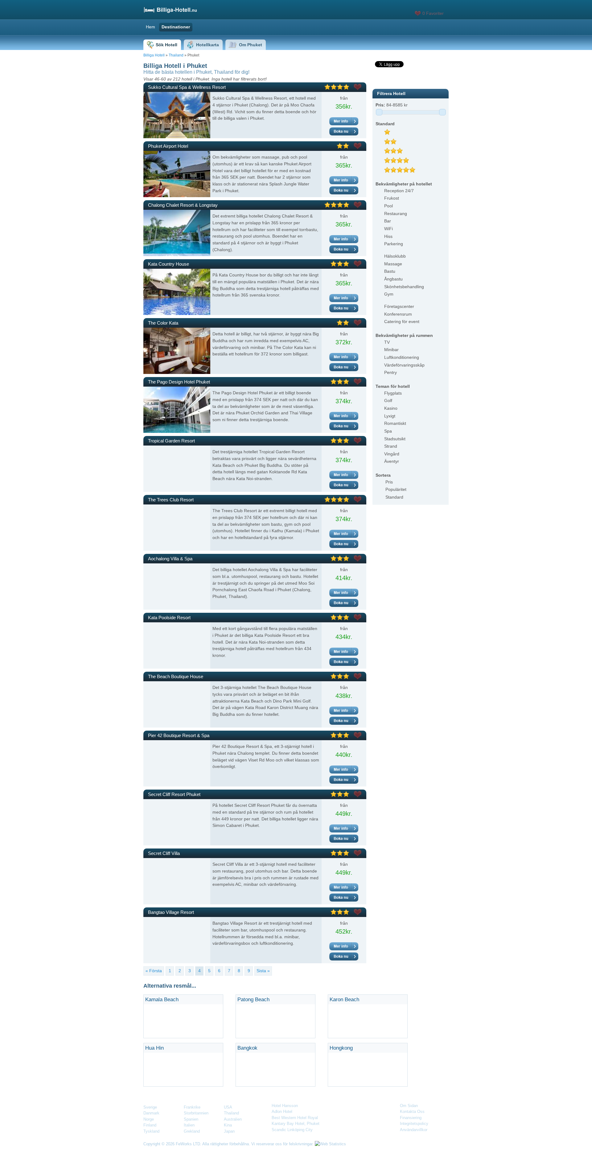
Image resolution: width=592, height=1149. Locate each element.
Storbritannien (196, 1113)
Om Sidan (409, 1105)
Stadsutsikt (394, 438)
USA (228, 1107)
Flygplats (393, 393)
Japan (229, 1131)
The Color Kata (163, 323)
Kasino (390, 408)
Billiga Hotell (154, 55)
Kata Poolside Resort (169, 617)
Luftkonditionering (401, 357)
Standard (394, 497)
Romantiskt (395, 423)
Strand (390, 446)
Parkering (393, 243)
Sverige (150, 1107)
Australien (233, 1119)
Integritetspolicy (414, 1123)
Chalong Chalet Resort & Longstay (183, 205)
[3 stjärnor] (395, 149)
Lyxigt (389, 415)
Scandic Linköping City (292, 1129)
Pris (389, 481)
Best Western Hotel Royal (295, 1117)
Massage (393, 263)
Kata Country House (168, 264)
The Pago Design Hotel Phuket (179, 381)
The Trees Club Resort (171, 499)
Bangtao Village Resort (171, 912)
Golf (388, 400)
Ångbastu (393, 278)
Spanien (191, 1119)
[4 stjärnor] (398, 158)
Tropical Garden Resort (171, 440)
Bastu (389, 271)
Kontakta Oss (412, 1111)
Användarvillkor (413, 1129)
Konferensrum (398, 314)
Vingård (391, 453)
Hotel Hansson (285, 1105)
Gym (388, 294)
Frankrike (192, 1107)
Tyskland (151, 1131)
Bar (387, 220)
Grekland (192, 1131)
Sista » (263, 970)
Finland (149, 1125)
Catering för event (401, 321)
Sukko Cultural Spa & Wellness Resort (187, 87)
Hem (150, 26)
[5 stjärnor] (402, 168)
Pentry (390, 372)
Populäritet (395, 489)
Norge (148, 1119)
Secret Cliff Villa (164, 853)
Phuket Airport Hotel (168, 146)
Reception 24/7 (399, 190)
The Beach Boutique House (175, 676)
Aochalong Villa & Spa (170, 558)
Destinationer (176, 26)
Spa (388, 431)
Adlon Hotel (282, 1111)
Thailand (176, 55)
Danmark (151, 1113)
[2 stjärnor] (392, 139)
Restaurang (395, 213)
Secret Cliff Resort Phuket (174, 794)
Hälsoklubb (395, 256)
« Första (154, 970)
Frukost (391, 198)
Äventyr (391, 461)
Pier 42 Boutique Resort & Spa (178, 735)
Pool (388, 205)
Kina (228, 1125)
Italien (189, 1125)
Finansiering (410, 1117)
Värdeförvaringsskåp (404, 365)
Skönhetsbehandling (404, 286)
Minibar (391, 349)
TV (387, 342)
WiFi (388, 228)
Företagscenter (399, 306)
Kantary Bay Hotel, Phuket (295, 1123)
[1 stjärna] (389, 130)
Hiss (388, 236)
